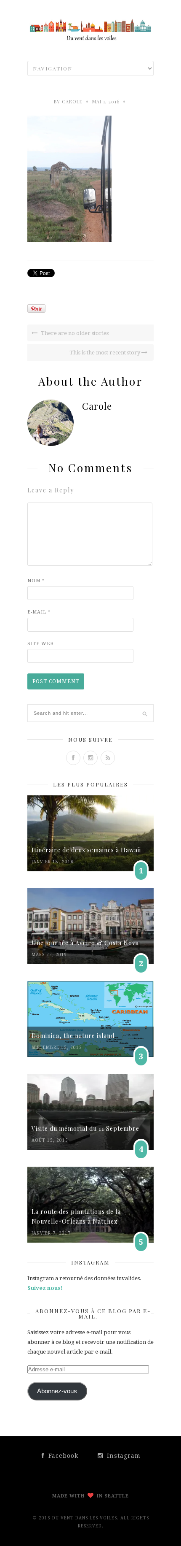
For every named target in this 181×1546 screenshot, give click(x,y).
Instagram (123, 1455)
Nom (36, 581)
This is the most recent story (105, 352)
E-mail (39, 612)
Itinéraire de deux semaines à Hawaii (86, 850)
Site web (40, 643)
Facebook (62, 1455)
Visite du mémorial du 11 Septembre (85, 1128)
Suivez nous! (45, 1288)
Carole (72, 101)
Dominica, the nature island (73, 1036)
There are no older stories (74, 333)
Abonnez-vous (57, 1391)
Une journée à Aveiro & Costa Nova (85, 943)
